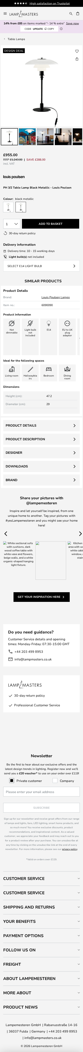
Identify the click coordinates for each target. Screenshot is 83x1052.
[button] (9, 136)
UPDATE (39, 28)
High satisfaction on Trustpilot (50, 3)
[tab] (41, 878)
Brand (11, 480)
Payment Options (23, 935)
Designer (14, 452)
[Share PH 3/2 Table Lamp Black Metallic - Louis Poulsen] (77, 59)
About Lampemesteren (29, 978)
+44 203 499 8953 (29, 651)
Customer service (24, 892)
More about (17, 992)
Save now (72, 23)
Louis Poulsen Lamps (56, 297)
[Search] (71, 13)
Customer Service (24, 878)
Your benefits (19, 921)
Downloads (17, 466)
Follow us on (19, 950)
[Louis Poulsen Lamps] (24, 177)
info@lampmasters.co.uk (33, 659)
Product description (25, 439)
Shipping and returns (29, 907)
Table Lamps (16, 39)
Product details (21, 425)
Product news (20, 1007)
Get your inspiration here (39, 597)
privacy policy (69, 849)
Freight (12, 964)
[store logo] (26, 13)
